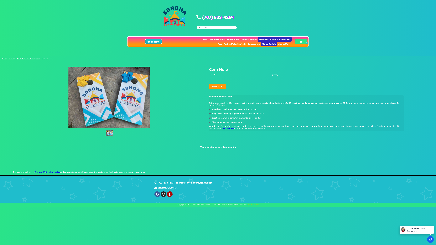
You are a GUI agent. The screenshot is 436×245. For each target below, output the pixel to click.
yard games (228, 128)
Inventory (12, 59)
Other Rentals (269, 44)
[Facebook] (157, 194)
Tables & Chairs (217, 39)
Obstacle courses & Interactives (274, 39)
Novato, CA (40, 172)
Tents (204, 39)
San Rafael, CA (53, 172)
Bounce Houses (249, 39)
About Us (283, 44)
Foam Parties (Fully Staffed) (232, 44)
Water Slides (233, 39)
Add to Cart (218, 86)
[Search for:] (217, 27)
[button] (153, 41)
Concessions (254, 44)
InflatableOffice (253, 205)
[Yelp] (170, 194)
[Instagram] (163, 194)
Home (4, 59)
